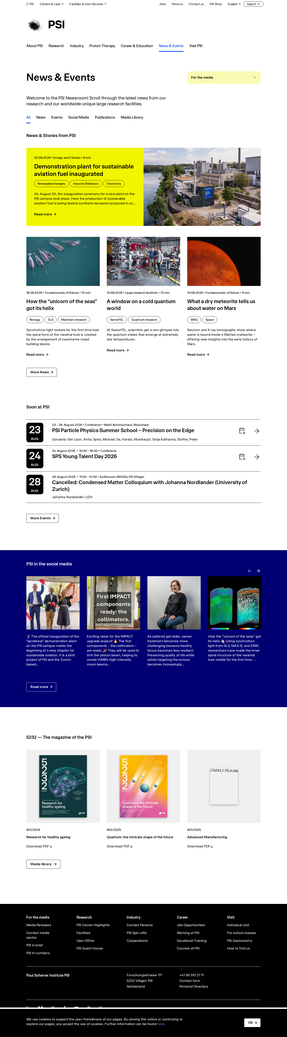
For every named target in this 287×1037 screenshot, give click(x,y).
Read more (39, 687)
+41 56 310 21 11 (191, 975)
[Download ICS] (234, 430)
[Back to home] (45, 24)
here (161, 1024)
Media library (41, 864)
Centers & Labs (50, 4)
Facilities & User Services (86, 4)
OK (250, 1022)
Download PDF (37, 846)
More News (39, 372)
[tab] (224, 77)
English (233, 4)
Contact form (189, 981)
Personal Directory (193, 986)
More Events (40, 518)
